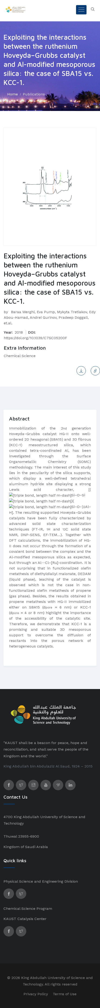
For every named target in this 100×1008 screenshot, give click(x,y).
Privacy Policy (35, 994)
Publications (34, 94)
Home (12, 94)
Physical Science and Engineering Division (40, 881)
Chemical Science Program (27, 908)
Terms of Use (65, 994)
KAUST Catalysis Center (25, 919)
